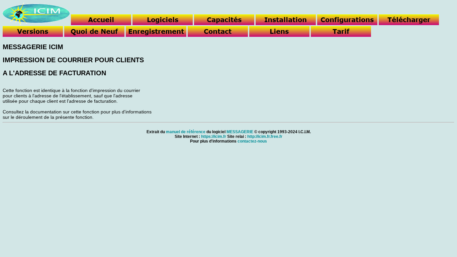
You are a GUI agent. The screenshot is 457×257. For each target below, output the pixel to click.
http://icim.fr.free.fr (264, 136)
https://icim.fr (213, 136)
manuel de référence (185, 132)
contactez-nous (252, 141)
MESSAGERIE (239, 132)
